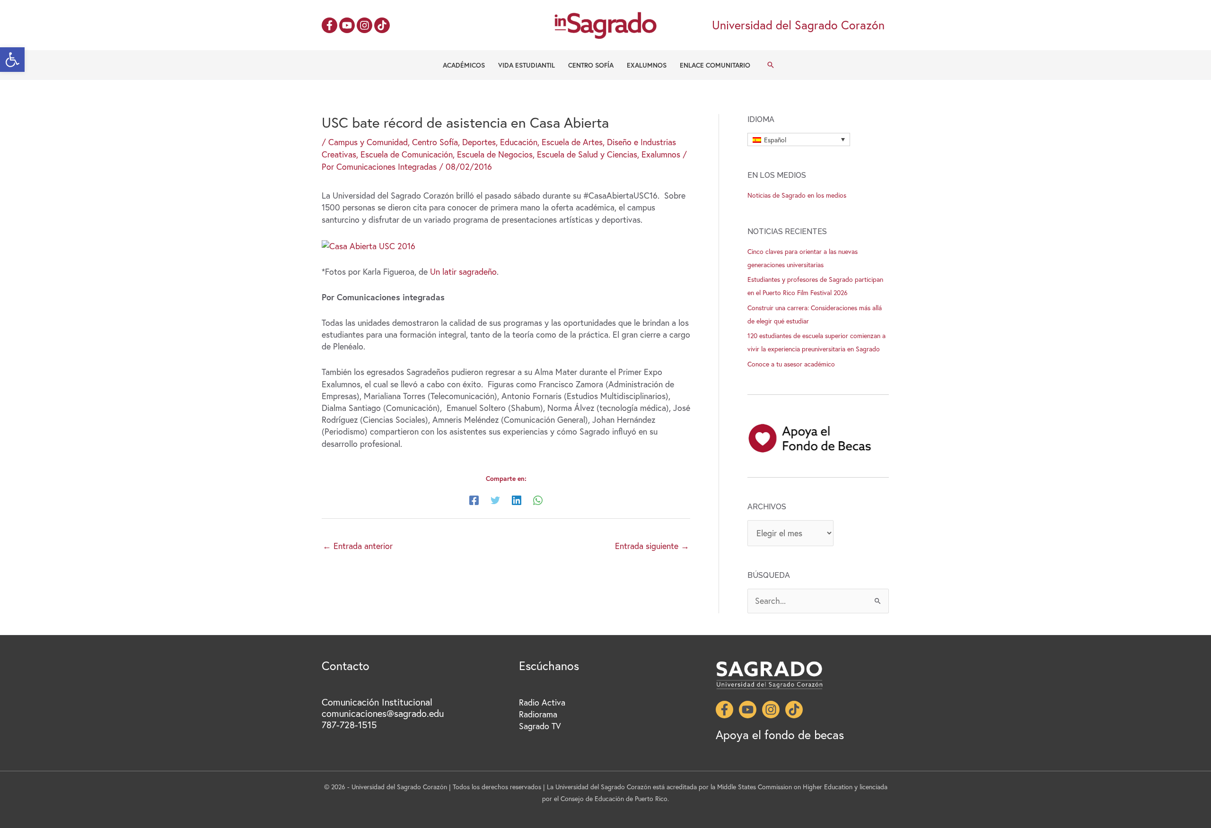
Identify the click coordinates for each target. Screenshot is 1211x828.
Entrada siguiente (652, 545)
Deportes (479, 142)
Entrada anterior (358, 545)
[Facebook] (329, 25)
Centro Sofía (591, 65)
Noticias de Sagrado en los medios (796, 195)
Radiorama (538, 714)
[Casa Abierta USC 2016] (368, 245)
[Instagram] (364, 25)
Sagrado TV (540, 726)
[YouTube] (347, 25)
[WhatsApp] (538, 500)
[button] (12, 59)
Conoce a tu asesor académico (791, 363)
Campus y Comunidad (368, 142)
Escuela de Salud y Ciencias (587, 154)
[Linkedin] (516, 500)
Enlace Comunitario (715, 65)
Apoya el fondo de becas (780, 734)
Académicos (464, 65)
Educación (518, 142)
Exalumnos (647, 65)
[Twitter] (495, 500)
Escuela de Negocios (495, 154)
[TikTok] (382, 25)
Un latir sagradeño (463, 271)
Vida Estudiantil (526, 65)
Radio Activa (542, 702)
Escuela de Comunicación (406, 154)
